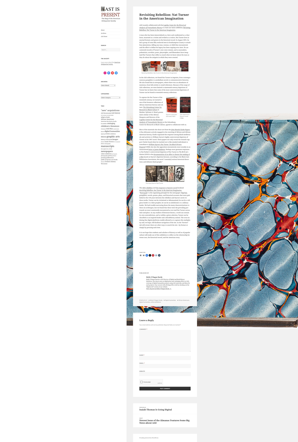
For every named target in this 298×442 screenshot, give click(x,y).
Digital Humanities (170, 300)
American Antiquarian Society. (110, 63)
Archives (103, 33)
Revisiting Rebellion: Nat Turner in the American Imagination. (160, 190)
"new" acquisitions (110, 110)
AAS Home (104, 36)
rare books (114, 159)
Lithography (108, 143)
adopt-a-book (105, 117)
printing (103, 158)
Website (142, 371)
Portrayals (143, 193)
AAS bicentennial (106, 113)
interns (102, 141)
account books (110, 115)
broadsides (104, 123)
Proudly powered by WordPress (148, 438)
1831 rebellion (147, 188)
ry (161, 28)
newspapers (107, 151)
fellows (104, 137)
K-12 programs (117, 141)
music (110, 149)
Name (141, 355)
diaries (102, 131)
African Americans (107, 119)
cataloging (111, 123)
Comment (143, 329)
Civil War (109, 129)
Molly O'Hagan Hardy (156, 300)
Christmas (103, 129)
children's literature (110, 126)
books (115, 121)
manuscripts (107, 146)
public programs (106, 159)
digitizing (103, 133)
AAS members (104, 115)
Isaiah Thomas (109, 141)
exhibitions (113, 134)
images (115, 139)
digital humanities (112, 131)
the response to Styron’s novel (166, 188)
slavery (102, 161)
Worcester (104, 164)
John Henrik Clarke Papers (180, 130)
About (103, 30)
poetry (110, 156)
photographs (114, 153)
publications (110, 158)
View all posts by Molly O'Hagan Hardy (158, 289)
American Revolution (107, 121)
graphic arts (113, 136)
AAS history (115, 113)
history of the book (106, 139)
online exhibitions (106, 154)
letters (102, 143)
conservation (116, 129)
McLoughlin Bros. (105, 149)
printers (114, 155)
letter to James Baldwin (157, 149)
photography (104, 155)
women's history (110, 161)
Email (142, 363)
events (107, 134)
